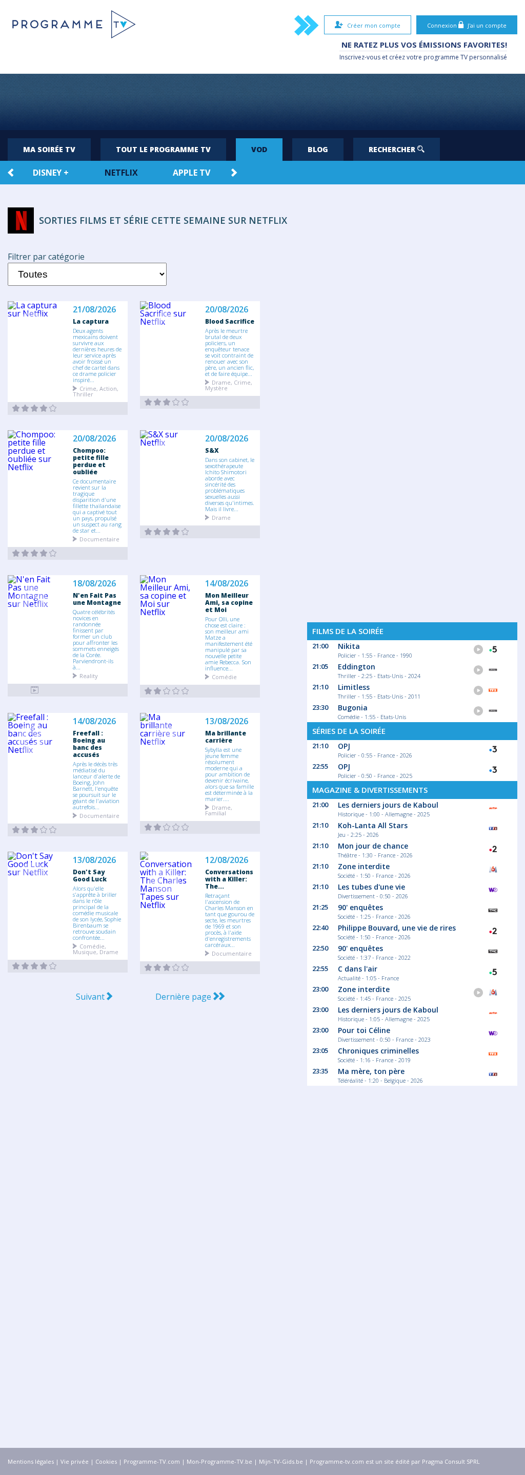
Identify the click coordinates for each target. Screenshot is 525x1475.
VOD (259, 149)
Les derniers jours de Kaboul (388, 805)
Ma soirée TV (49, 149)
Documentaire (99, 538)
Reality (88, 675)
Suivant (91, 996)
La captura (91, 321)
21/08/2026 (94, 309)
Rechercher (393, 149)
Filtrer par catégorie (46, 256)
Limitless (354, 687)
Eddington (356, 666)
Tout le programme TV (163, 149)
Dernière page (184, 996)
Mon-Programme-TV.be (219, 1461)
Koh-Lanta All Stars (373, 825)
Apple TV (191, 172)
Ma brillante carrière (225, 736)
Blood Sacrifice (229, 321)
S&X (212, 450)
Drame (221, 517)
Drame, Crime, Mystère (228, 384)
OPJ (344, 746)
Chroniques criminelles (378, 1051)
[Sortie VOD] (35, 408)
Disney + (51, 172)
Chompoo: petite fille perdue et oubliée (91, 461)
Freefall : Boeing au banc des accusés (89, 743)
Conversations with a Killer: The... (229, 879)
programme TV (445, 57)
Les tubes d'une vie (371, 887)
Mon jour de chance (373, 846)
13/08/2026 (226, 721)
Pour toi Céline (364, 1030)
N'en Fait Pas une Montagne (97, 598)
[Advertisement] (262, 102)
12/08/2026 (226, 860)
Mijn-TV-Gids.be (281, 1461)
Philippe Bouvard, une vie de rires (397, 928)
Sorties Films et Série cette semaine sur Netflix (163, 220)
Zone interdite (364, 866)
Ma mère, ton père (371, 1071)
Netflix (121, 172)
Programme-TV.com (152, 1461)
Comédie (224, 676)
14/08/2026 (226, 583)
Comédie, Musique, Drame (95, 948)
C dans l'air (357, 969)
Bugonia (353, 707)
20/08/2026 (226, 309)
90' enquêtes (360, 907)
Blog (318, 149)
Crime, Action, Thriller (95, 391)
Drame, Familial (218, 810)
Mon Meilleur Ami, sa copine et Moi (229, 602)
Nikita (349, 646)
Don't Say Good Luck (90, 875)
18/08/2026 (94, 583)
